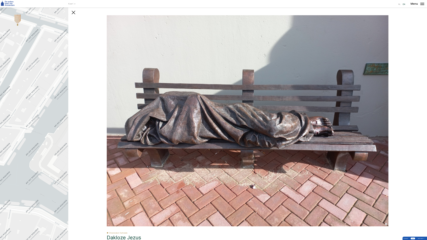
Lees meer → (421, 238)
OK (413, 238)
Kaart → (72, 4)
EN (404, 4)
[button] (16, 21)
